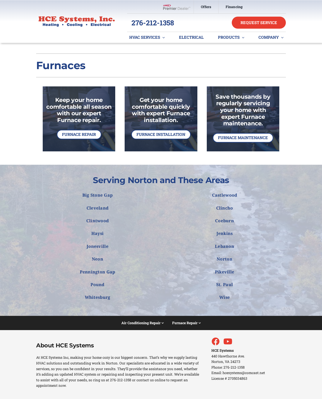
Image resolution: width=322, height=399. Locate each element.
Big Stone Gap (97, 195)
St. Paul (224, 284)
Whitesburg (97, 297)
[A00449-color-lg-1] (76, 18)
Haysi (97, 233)
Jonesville (97, 246)
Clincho (224, 208)
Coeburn (224, 221)
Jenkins (224, 233)
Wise (224, 297)
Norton (224, 259)
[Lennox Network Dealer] (178, 7)
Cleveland (98, 208)
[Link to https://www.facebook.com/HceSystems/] (215, 341)
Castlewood (224, 195)
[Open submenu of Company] (283, 37)
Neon (97, 259)
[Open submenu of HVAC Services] (164, 37)
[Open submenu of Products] (244, 37)
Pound (97, 284)
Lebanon (224, 246)
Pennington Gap (97, 272)
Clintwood (97, 221)
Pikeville (224, 272)
